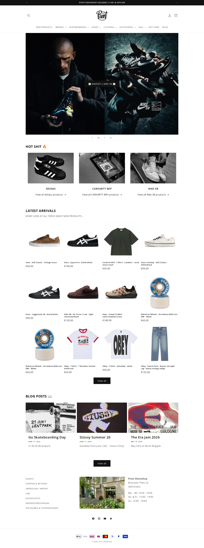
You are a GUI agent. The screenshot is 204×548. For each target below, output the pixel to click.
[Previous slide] (92, 138)
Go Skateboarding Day (47, 437)
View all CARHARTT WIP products (100, 194)
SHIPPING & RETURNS (36, 483)
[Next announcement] (177, 2)
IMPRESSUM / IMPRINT (37, 488)
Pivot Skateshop (105, 542)
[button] (29, 15)
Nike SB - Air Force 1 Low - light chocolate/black (78, 315)
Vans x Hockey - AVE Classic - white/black (154, 263)
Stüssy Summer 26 (95, 437)
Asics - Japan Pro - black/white (78, 262)
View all (102, 380)
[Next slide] (105, 138)
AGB (28, 493)
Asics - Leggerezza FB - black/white (42, 314)
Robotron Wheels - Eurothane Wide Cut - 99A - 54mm (159, 315)
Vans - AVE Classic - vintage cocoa (41, 262)
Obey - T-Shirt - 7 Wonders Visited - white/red (80, 367)
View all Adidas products (49, 194)
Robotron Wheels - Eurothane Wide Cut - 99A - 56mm (44, 367)
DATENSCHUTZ (33, 498)
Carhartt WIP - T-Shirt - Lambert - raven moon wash (121, 263)
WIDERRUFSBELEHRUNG (37, 503)
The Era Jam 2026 (145, 437)
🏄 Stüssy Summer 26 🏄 (102, 83)
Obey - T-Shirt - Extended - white (117, 366)
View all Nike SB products (152, 194)
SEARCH (30, 478)
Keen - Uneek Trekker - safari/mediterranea (113, 315)
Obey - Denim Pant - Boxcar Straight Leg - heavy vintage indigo (158, 367)
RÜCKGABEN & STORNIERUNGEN (42, 508)
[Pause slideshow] (112, 138)
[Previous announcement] (27, 2)
